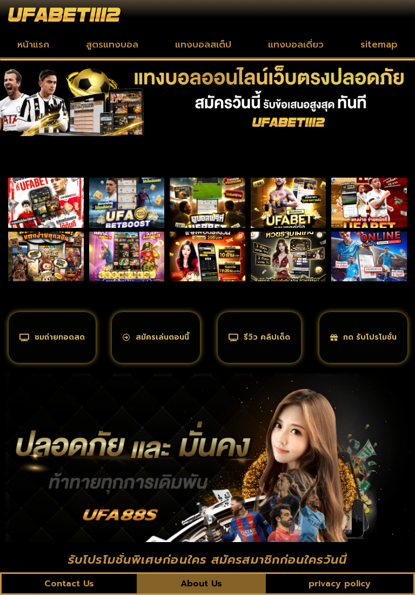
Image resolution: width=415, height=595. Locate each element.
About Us (201, 583)
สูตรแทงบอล (112, 44)
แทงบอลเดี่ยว (296, 44)
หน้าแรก (33, 44)
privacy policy (340, 583)
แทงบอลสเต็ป (203, 44)
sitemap (379, 44)
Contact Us (69, 583)
